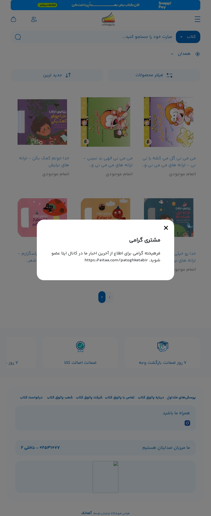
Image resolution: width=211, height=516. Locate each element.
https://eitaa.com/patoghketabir (116, 260)
